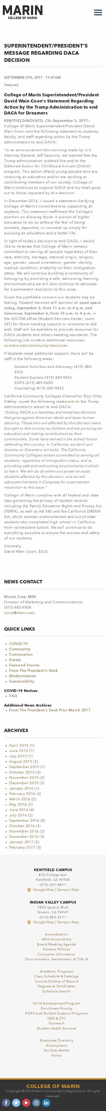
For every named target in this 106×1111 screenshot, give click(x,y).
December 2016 (23, 837)
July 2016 (18, 815)
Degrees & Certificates (56, 986)
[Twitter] (16, 1103)
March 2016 (19, 799)
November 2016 (24, 831)
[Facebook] (6, 1103)
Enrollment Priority (56, 1008)
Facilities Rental (57, 1050)
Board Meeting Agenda (56, 944)
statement (65, 401)
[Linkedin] (46, 1103)
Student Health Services (56, 1028)
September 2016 (24, 821)
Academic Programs (57, 971)
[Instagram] (36, 1103)
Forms (56, 1055)
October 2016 (21, 826)
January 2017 (21, 842)
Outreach (57, 1023)
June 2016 (18, 810)
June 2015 (18, 751)
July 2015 (18, 756)
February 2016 (22, 794)
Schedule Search (56, 991)
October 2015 (21, 772)
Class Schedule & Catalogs (56, 976)
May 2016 (18, 804)
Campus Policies (56, 949)
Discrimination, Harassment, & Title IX (56, 959)
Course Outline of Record (56, 981)
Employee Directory (56, 1040)
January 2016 (21, 788)
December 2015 (23, 783)
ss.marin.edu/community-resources (35, 346)
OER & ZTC (56, 1018)
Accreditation (56, 934)
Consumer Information (57, 954)
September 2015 (24, 767)
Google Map (43, 890)
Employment (56, 1045)
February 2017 (22, 847)
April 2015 (19, 745)
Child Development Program (57, 1003)
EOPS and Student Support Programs (56, 1013)
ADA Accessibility (57, 939)
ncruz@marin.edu (19, 613)
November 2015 (24, 778)
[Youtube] (26, 1103)
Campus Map (68, 890)
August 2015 (20, 761)
